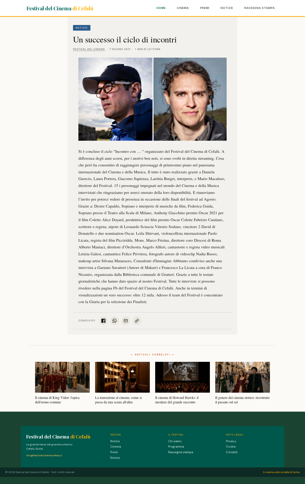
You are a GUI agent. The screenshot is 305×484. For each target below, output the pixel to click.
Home (161, 8)
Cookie (231, 446)
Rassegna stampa (259, 8)
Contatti (232, 452)
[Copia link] (137, 320)
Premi (204, 8)
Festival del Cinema (60, 8)
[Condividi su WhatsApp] (114, 320)
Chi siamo (175, 441)
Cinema (183, 8)
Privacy (231, 441)
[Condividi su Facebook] (103, 320)
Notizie (227, 8)
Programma (176, 446)
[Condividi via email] (125, 320)
